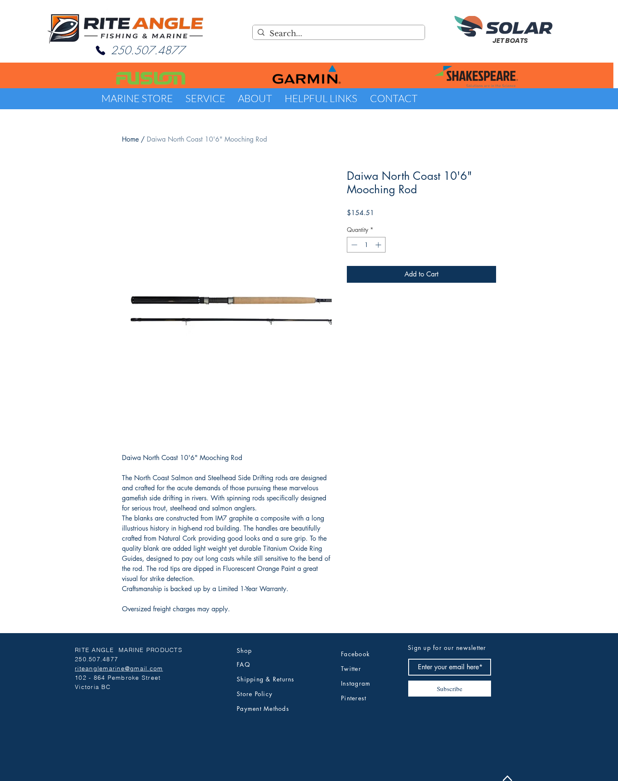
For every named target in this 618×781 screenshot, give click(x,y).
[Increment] (379, 244)
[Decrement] (353, 244)
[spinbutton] (366, 244)
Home (130, 139)
